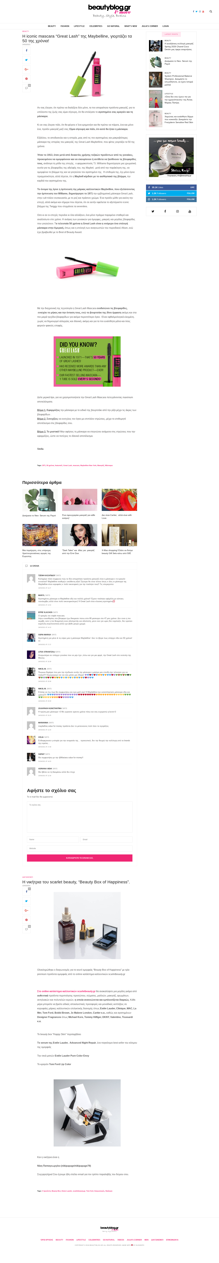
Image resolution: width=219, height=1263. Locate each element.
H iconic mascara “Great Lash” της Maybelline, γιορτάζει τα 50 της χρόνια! (77, 38)
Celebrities (95, 26)
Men (147, 1240)
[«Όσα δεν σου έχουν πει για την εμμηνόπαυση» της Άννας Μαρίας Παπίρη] (157, 99)
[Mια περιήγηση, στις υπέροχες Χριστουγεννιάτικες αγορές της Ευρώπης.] (40, 535)
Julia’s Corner (150, 26)
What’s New (130, 26)
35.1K (173, 187)
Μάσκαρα (109, 465)
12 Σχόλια (34, 566)
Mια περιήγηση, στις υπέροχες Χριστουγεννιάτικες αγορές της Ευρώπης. (36, 553)
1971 (44, 465)
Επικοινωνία (172, 1240)
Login (166, 26)
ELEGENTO (140, 1245)
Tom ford (89, 1191)
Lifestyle (79, 26)
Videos (120, 1240)
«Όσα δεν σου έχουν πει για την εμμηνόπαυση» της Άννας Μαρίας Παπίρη (178, 99)
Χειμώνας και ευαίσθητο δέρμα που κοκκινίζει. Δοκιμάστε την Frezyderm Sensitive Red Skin (179, 119)
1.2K (173, 193)
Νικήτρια (108, 1191)
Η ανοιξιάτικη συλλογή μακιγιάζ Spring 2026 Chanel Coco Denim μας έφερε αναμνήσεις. (179, 46)
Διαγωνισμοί (27, 877)
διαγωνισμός (99, 1191)
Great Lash (67, 465)
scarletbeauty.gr (79, 1191)
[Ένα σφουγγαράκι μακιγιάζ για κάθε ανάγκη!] (79, 500)
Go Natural (113, 26)
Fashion (65, 26)
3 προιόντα (46, 1191)
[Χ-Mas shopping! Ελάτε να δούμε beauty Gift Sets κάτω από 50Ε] (119, 535)
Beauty (52, 26)
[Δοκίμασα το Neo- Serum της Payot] (40, 500)
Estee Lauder (67, 1191)
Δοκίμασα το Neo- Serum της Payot (39, 515)
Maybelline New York (88, 465)
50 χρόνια (50, 465)
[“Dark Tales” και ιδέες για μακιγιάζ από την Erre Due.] (79, 535)
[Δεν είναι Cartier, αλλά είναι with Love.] (119, 500)
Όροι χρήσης (47, 1240)
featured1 (58, 465)
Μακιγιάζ (100, 465)
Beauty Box (56, 1191)
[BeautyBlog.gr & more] (109, 11)
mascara (76, 465)
